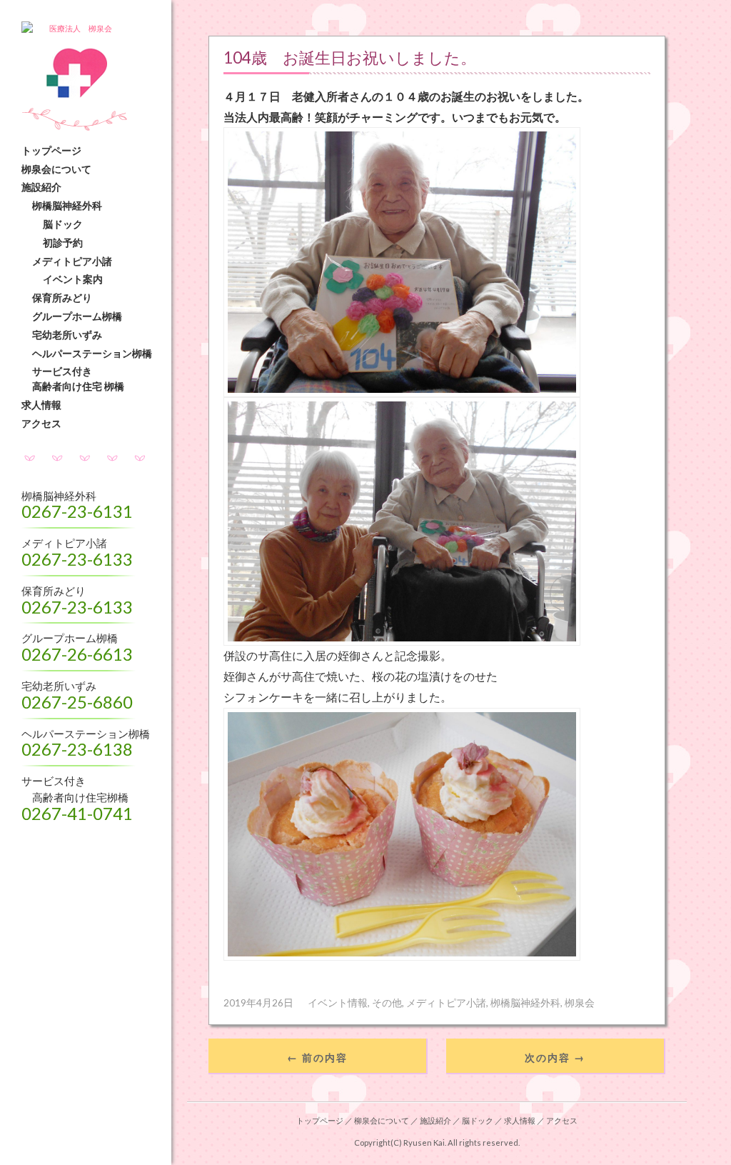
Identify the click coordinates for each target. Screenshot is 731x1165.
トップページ (51, 150)
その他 (387, 1003)
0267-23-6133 (77, 559)
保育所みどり (62, 297)
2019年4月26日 (258, 1003)
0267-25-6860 (77, 701)
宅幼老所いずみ (67, 335)
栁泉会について (56, 169)
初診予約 (63, 242)
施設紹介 (41, 187)
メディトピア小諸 (72, 261)
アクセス (41, 423)
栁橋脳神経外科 (67, 205)
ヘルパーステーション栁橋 (92, 353)
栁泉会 (580, 1003)
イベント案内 (73, 279)
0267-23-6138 (77, 749)
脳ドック (63, 224)
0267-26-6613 (77, 654)
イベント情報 (338, 1003)
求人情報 (41, 405)
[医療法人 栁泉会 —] (92, 28)
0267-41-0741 (77, 813)
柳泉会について (381, 1120)
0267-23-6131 (77, 511)
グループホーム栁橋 (77, 316)
